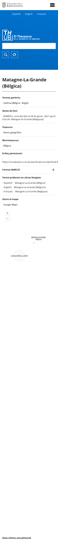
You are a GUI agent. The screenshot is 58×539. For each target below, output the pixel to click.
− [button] (7, 219)
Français (41, 13)
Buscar (5, 54)
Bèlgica (7, 145)
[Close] (52, 5)
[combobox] (29, 46)
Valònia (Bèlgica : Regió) (16, 102)
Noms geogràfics (12, 132)
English (29, 13)
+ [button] (7, 213)
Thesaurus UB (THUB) (21, 35)
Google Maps (10, 204)
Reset (14, 54)
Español (16, 13)
